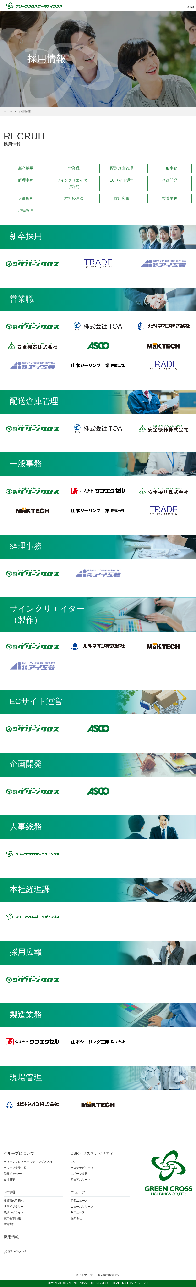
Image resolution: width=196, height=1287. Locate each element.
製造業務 (169, 198)
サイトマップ (84, 1275)
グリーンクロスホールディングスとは (28, 1162)
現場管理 (25, 210)
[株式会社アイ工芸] (163, 263)
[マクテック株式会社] (163, 345)
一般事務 (169, 168)
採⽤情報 (11, 1237)
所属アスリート (81, 1179)
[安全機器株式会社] (32, 345)
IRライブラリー (14, 1206)
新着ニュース (79, 1200)
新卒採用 (25, 168)
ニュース (78, 1192)
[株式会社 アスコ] (98, 345)
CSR (74, 1162)
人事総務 (25, 198)
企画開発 (169, 180)
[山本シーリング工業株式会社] (98, 365)
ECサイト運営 (121, 180)
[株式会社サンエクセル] (98, 491)
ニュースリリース (82, 1206)
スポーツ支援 (79, 1173)
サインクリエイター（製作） (74, 183)
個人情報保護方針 (109, 1275)
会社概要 (9, 1179)
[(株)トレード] (98, 263)
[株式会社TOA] (98, 326)
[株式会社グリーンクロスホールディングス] (32, 854)
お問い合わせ (15, 1251)
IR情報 (9, 1192)
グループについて (19, 1153)
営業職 (74, 168)
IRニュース (78, 1212)
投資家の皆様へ (14, 1200)
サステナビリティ (82, 1168)
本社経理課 (73, 198)
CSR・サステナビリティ (92, 1153)
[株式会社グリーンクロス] (32, 263)
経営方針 (9, 1224)
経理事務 (25, 180)
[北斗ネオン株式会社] (163, 326)
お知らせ (76, 1218)
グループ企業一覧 (15, 1168)
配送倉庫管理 (121, 168)
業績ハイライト (14, 1212)
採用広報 (121, 198)
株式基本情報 (12, 1218)
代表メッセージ (14, 1173)
